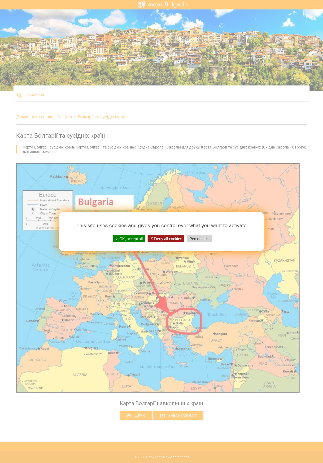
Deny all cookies (167, 239)
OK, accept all (130, 239)
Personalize (199, 239)
